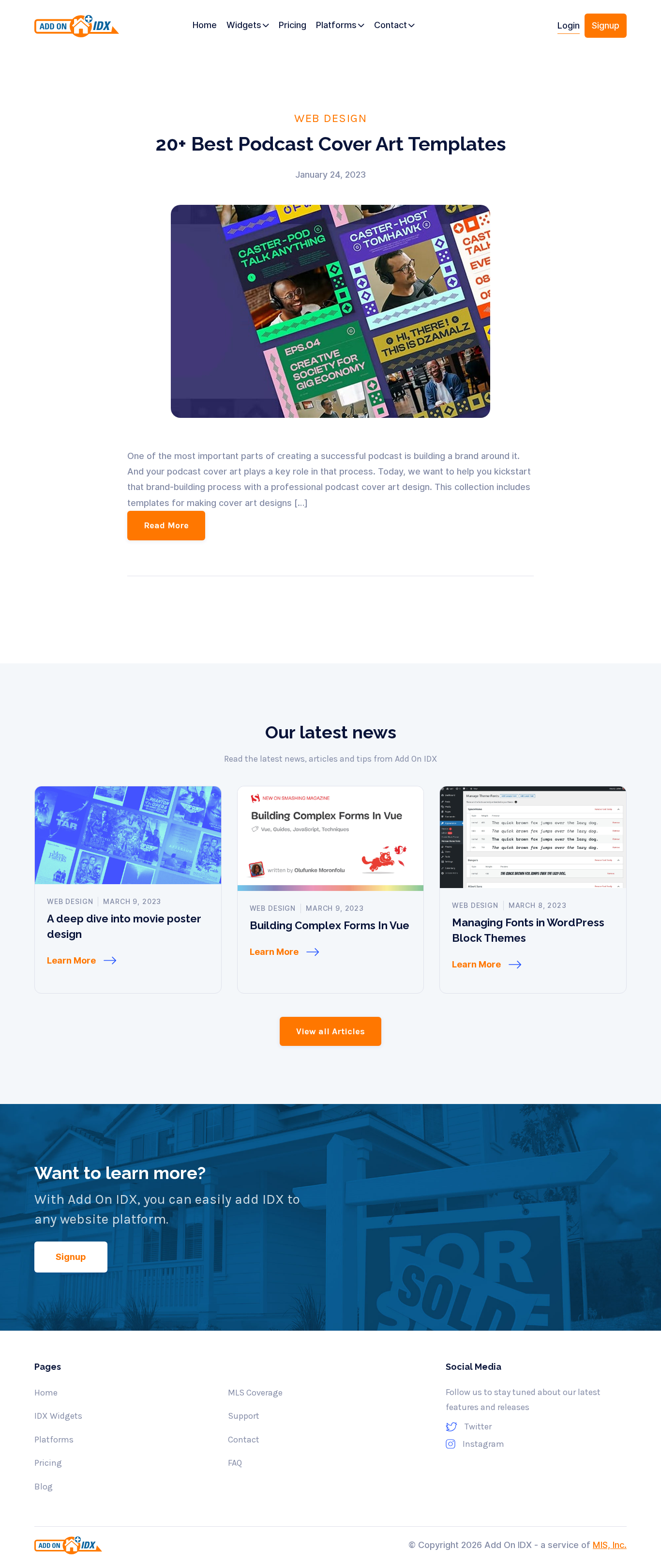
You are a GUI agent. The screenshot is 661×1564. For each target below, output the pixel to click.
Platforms (54, 1439)
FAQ (235, 1462)
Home (46, 1392)
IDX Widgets (58, 1416)
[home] (79, 29)
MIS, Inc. (610, 1545)
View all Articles (330, 1031)
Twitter (478, 1426)
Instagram (483, 1444)
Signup (605, 25)
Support (243, 1416)
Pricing (48, 1462)
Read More (166, 525)
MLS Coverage (255, 1392)
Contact (243, 1439)
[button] (248, 26)
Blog (43, 1486)
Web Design (330, 117)
